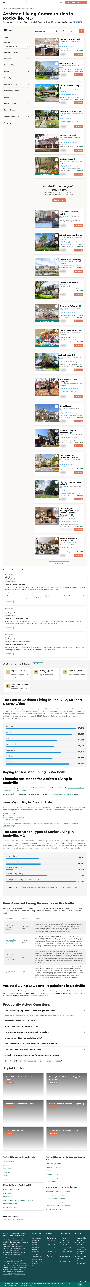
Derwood (6, 1165)
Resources (36, 1247)
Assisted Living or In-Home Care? (20, 1105)
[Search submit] (81, 31)
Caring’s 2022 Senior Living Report (23, 1015)
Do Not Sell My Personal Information (37, 1264)
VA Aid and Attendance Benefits (9, 927)
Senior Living (7, 8)
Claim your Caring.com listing (14, 1219)
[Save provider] (56, 39)
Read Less (37, 663)
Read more (9, 601)
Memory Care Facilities (10, 1207)
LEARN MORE (79, 50)
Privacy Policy (20, 1274)
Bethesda (6, 1172)
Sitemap (35, 1254)
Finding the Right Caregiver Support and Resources (66, 1079)
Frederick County (52, 1178)
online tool (38, 931)
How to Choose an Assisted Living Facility (66, 1105)
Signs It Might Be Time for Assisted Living (21, 1079)
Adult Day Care (8, 1196)
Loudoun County (52, 1174)
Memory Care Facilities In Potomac (58, 1206)
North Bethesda (8, 1161)
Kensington (7, 1169)
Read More (10, 1082)
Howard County (51, 1171)
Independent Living (10, 1204)
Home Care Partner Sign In (51, 1247)
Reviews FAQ (66, 1256)
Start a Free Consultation (75, 2)
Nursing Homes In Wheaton (55, 1209)
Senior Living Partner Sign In (51, 1240)
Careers (64, 1259)
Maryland (25, 8)
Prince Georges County (54, 1167)
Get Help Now (59, 200)
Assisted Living (16, 8)
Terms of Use (7, 1274)
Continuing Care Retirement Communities (18, 1200)
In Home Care (7, 1193)
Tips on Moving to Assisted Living (63, 1132)
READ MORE (77, 22)
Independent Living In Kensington (58, 1192)
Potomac (6, 1176)
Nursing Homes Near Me (81, 1263)
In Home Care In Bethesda (55, 1195)
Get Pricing (78, 54)
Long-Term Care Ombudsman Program (11, 941)
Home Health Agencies (11, 1189)
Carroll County (51, 1181)
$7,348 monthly (52, 709)
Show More (59, 563)
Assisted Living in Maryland (62, 794)
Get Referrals (51, 1251)
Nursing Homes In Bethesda (55, 1199)
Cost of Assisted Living (15, 1132)
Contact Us (66, 1261)
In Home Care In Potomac (55, 1202)
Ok (80, 1284)
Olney (5, 1179)
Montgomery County (53, 1164)
